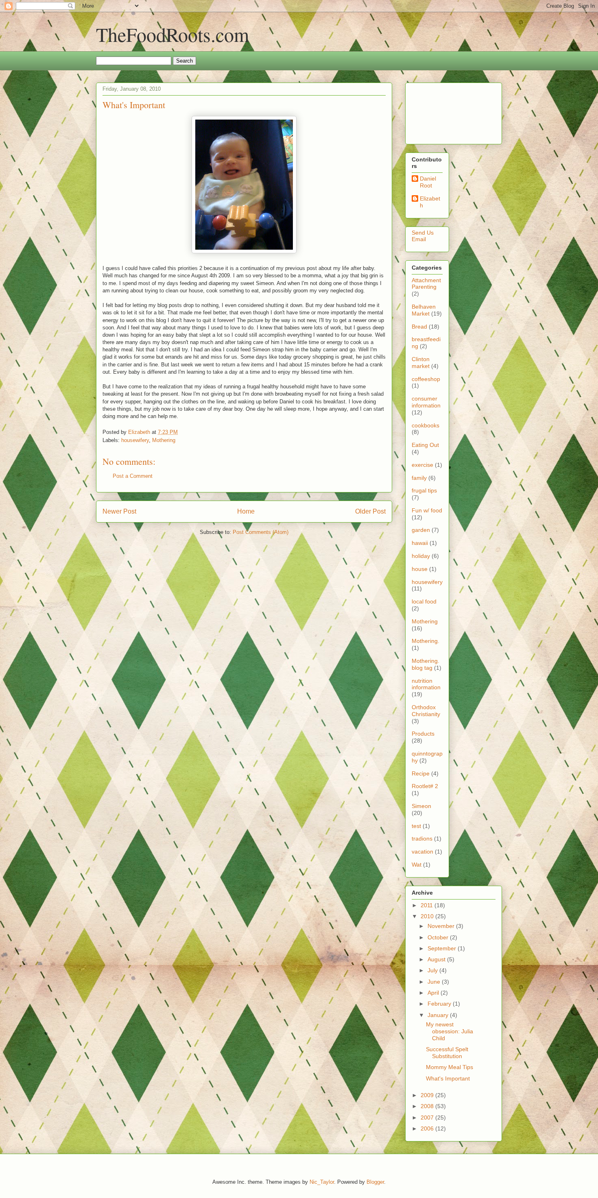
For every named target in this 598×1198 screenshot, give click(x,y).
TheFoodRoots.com (172, 34)
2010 (428, 916)
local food (424, 601)
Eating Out (425, 445)
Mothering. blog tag (425, 664)
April (434, 992)
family (419, 478)
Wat (416, 864)
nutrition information (426, 684)
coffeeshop (426, 379)
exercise (422, 465)
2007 (428, 1117)
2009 (428, 1095)
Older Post (370, 511)
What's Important (448, 1078)
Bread (419, 326)
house (420, 569)
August (437, 959)
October (439, 937)
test (416, 826)
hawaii (420, 543)
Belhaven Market (424, 310)
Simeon (421, 806)
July (433, 970)
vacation (422, 851)
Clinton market (421, 362)
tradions (422, 838)
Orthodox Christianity (426, 710)
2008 (428, 1106)
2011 (427, 905)
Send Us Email (423, 236)
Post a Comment (133, 476)
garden (421, 530)
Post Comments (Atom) (260, 532)
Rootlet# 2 (425, 786)
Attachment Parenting (426, 283)
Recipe (421, 773)
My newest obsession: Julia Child (449, 1031)
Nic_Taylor (322, 1182)
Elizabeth (430, 202)
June (435, 981)
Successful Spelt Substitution (447, 1052)
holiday (421, 556)
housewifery (135, 440)
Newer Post (119, 511)
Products (423, 733)
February (440, 1003)
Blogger (375, 1182)
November (442, 926)
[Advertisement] (437, 111)
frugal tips (424, 490)
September (443, 948)
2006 (428, 1128)
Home (246, 511)
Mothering (163, 440)
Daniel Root (428, 182)
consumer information (426, 402)
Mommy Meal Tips (449, 1067)
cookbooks (425, 425)
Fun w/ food (427, 510)
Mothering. (425, 641)
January (439, 1015)
